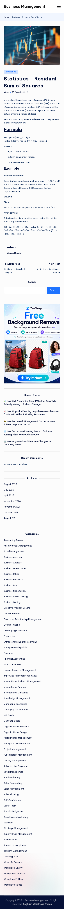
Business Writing (12, 602)
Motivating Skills (12, 721)
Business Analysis (13, 562)
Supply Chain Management (18, 834)
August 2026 (10, 484)
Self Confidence (12, 800)
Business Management (24, 6)
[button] (14, 253)
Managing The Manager (16, 709)
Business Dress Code (15, 568)
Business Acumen (13, 557)
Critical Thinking (12, 613)
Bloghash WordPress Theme (37, 904)
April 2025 (9, 495)
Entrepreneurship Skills (15, 647)
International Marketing (16, 692)
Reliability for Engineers (16, 766)
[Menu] (58, 6)
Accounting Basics (13, 540)
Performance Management (18, 737)
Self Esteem (10, 805)
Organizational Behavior (16, 726)
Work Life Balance (13, 862)
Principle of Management (17, 743)
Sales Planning (11, 794)
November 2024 (12, 501)
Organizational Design (15, 732)
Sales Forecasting (13, 783)
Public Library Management (18, 754)
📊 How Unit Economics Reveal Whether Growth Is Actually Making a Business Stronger (30, 403)
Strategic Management (16, 828)
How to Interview (12, 664)
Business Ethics (11, 574)
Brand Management (14, 551)
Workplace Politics (13, 879)
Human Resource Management (20, 670)
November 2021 (12, 506)
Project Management (15, 749)
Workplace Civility (13, 867)
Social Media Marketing (16, 817)
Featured (8, 653)
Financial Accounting (14, 658)
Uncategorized (11, 856)
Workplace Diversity (14, 873)
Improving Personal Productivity (20, 675)
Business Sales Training (16, 596)
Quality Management (15, 760)
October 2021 (11, 512)
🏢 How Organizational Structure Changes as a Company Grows (28, 443)
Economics (9, 636)
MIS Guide (9, 715)
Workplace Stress (13, 884)
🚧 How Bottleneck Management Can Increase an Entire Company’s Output (30, 423)
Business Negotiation (15, 591)
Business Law (10, 585)
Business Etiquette (13, 579)
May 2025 (9, 489)
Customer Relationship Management (23, 619)
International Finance (15, 687)
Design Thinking (12, 624)
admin (11, 247)
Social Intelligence (13, 811)
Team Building (11, 839)
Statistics (11, 71)
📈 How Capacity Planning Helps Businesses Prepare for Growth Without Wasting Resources (31, 413)
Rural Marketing (12, 777)
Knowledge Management (17, 698)
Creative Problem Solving (17, 607)
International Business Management (22, 681)
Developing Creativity (15, 630)
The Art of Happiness (15, 845)
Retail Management (14, 771)
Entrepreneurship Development (20, 641)
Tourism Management (15, 851)
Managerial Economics (15, 704)
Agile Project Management (18, 545)
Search (32, 282)
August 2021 (10, 518)
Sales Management (14, 788)
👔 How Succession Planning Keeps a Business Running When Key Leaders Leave (28, 433)
